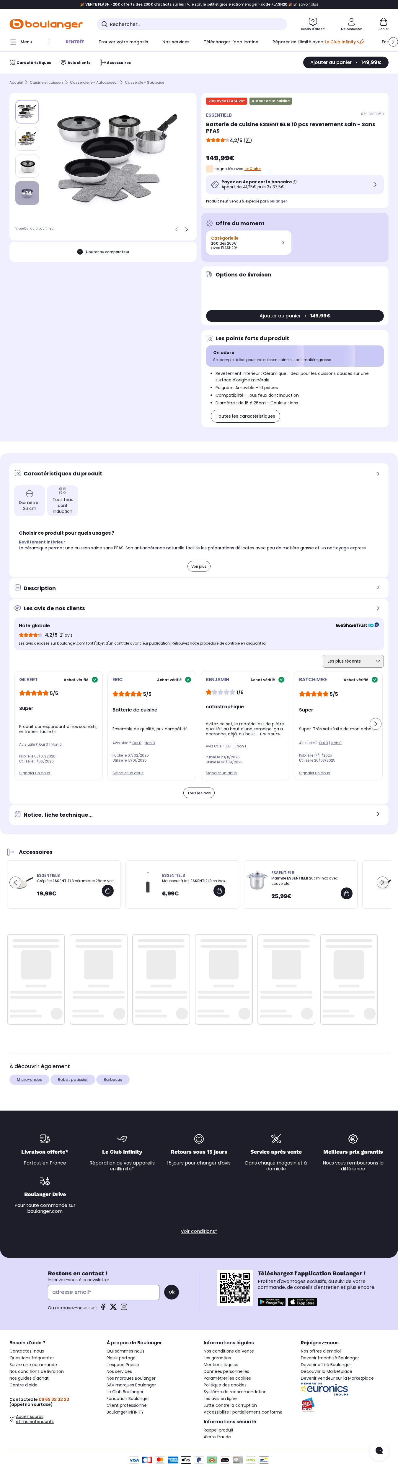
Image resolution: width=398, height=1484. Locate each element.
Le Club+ (252, 168)
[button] (393, 42)
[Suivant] (186, 229)
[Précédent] (176, 229)
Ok (171, 1292)
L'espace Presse (123, 1365)
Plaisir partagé (121, 1358)
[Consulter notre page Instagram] (124, 1308)
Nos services (119, 1371)
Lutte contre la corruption (230, 1405)
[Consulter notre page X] (113, 1308)
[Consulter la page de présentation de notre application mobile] (272, 1302)
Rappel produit (219, 1430)
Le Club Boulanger (125, 1392)
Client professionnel (127, 1405)
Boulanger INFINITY (125, 1412)
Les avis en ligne (220, 1398)
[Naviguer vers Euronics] (345, 1389)
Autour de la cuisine (271, 100)
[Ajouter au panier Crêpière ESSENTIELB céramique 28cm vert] (108, 891)
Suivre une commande (33, 1365)
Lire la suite (270, 734)
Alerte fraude (217, 1437)
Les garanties (217, 1358)
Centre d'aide (23, 1385)
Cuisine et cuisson (46, 82)
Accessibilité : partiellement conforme (243, 1412)
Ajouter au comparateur (107, 251)
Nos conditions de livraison (36, 1371)
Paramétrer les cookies (227, 1378)
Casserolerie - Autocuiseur (94, 82)
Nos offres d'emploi (321, 1351)
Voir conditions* (199, 1231)
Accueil (16, 82)
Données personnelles (226, 1371)
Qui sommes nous (125, 1351)
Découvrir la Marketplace (326, 1371)
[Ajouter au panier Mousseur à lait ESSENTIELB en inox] (219, 891)
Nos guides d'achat (29, 1378)
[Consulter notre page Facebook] (102, 1308)
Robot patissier (73, 1079)
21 (248, 140)
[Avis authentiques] (354, 625)
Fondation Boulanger (128, 1398)
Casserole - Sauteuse (144, 82)
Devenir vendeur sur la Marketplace (337, 1378)
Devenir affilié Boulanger (326, 1365)
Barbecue (113, 1079)
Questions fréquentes (32, 1358)
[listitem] (27, 138)
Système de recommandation (235, 1392)
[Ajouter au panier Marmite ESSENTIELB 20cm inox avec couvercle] (347, 893)
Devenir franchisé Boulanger (330, 1358)
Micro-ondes (29, 1079)
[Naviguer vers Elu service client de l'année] (345, 1404)
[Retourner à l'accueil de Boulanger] (46, 24)
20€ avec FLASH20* (226, 100)
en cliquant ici (253, 643)
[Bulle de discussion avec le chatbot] (379, 1451)
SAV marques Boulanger (131, 1385)
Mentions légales (221, 1365)
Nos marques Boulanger (131, 1378)
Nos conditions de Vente (229, 1351)
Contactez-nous (26, 1351)
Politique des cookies (225, 1385)
